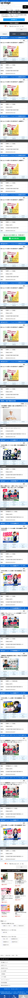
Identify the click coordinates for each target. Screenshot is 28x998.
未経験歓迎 (13, 938)
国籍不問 (14, 941)
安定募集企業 (23, 34)
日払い (4, 938)
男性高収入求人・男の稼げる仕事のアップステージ (14, 988)
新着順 (14, 34)
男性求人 (2, 955)
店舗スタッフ (5, 925)
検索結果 (5, 34)
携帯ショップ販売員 (18, 925)
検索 (25, 6)
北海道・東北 (7, 955)
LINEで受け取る (14, 238)
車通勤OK (5, 941)
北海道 (13, 955)
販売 (4, 932)
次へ (22, 29)
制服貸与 (5, 944)
